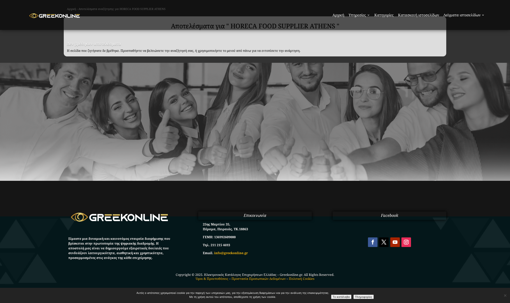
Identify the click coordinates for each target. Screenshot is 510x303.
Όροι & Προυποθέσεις (212, 278)
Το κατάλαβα (341, 296)
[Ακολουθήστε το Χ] (384, 242)
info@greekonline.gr (231, 253)
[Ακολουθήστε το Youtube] (395, 242)
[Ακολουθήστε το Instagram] (406, 242)
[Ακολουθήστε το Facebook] (373, 242)
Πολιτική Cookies (301, 278)
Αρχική (338, 15)
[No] (505, 295)
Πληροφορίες (363, 296)
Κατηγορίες (384, 15)
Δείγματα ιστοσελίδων (462, 15)
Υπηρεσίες (357, 15)
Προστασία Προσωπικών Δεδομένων (258, 278)
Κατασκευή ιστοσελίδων (418, 15)
